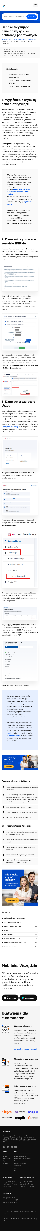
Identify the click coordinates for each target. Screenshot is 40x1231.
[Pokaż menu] (35, 5)
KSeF (6, 930)
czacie (9, 733)
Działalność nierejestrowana (14, 918)
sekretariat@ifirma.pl (15, 1200)
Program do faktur (20, 1161)
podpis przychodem (16, 55)
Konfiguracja (22, 51)
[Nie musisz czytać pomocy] (20, 762)
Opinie (5, 1161)
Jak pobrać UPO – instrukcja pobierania (18, 817)
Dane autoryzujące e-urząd (19, 86)
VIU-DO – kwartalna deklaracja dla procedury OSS (22, 812)
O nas (5, 1156)
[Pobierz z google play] (28, 998)
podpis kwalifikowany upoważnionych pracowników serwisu (18, 191)
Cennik (6, 1218)
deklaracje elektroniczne (28, 53)
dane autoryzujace (13, 53)
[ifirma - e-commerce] (20, 1118)
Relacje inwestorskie (28, 1218)
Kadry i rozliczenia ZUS (12, 926)
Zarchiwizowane (10, 947)
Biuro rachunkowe (29, 1138)
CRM (15, 1168)
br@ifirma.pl (29, 1184)
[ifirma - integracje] (7, 1112)
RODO (16, 1170)
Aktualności (7, 1158)
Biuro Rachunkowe (20, 1156)
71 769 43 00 (13, 1202)
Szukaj (32, 16)
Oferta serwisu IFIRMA (12, 939)
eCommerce (18, 1166)
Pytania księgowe (20, 1163)
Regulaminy (15, 1218)
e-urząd (6, 55)
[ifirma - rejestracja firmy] (20, 1112)
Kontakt (6, 1163)
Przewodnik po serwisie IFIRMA (15, 943)
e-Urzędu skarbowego (10, 427)
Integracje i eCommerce (12, 922)
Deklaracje (14, 51)
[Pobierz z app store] (10, 998)
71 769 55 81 (30, 1186)
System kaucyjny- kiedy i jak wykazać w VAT (20, 855)
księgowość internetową (11, 1139)
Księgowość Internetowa (22, 1158)
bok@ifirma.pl (12, 1184)
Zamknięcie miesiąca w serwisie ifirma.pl (19, 807)
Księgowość (8, 934)
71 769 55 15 (9, 1186)
